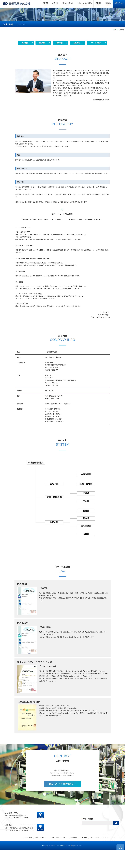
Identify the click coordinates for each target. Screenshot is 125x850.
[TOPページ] (16, 3)
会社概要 (59, 43)
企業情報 (55, 3)
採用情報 (98, 3)
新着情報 (45, 3)
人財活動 (108, 3)
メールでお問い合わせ (64, 783)
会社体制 (77, 43)
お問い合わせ (118, 3)
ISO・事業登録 (96, 43)
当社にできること (67, 3)
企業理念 (42, 43)
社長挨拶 (25, 43)
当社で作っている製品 (84, 3)
